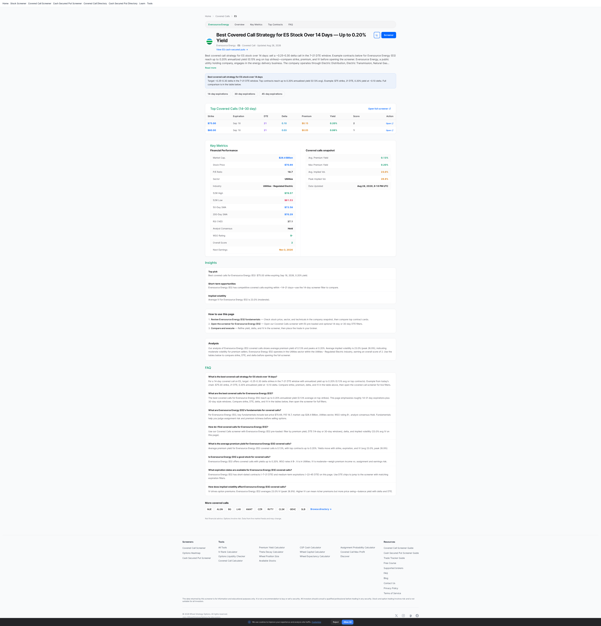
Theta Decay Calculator (271, 552)
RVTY (271, 509)
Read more (210, 67)
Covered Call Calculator (230, 560)
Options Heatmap (191, 553)
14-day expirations (218, 93)
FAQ (290, 24)
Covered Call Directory (95, 3)
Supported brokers (393, 568)
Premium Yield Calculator (272, 547)
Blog (386, 578)
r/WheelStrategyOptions (197, 617)
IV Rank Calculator (227, 552)
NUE (209, 509)
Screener (389, 35)
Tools (150, 3)
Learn (142, 3)
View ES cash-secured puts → (232, 49)
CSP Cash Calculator (310, 547)
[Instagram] (403, 615)
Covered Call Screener (39, 3)
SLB (303, 509)
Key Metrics (256, 24)
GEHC (293, 509)
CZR (260, 509)
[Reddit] (417, 615)
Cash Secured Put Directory (123, 3)
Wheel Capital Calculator (312, 552)
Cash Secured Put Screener (67, 3)
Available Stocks (267, 560)
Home (5, 3)
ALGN (220, 509)
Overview (239, 24)
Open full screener (378, 108)
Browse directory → (321, 509)
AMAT (249, 509)
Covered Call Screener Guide (398, 548)
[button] (377, 35)
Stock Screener (18, 3)
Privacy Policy (391, 588)
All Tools (222, 547)
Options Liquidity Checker (231, 556)
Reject (336, 622)
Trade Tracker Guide (394, 558)
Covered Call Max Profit (352, 552)
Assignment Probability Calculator (357, 547)
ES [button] (239, 45)
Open (388, 123)
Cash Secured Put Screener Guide (401, 553)
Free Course (390, 563)
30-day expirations (245, 93)
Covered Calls (222, 16)
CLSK (282, 509)
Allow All (347, 622)
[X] (396, 615)
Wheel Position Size (269, 556)
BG (229, 509)
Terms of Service (392, 593)
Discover (344, 556)
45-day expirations (272, 93)
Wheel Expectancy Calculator (315, 556)
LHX (238, 509)
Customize (316, 622)
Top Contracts (275, 24)
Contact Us (389, 583)
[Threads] (410, 615)
